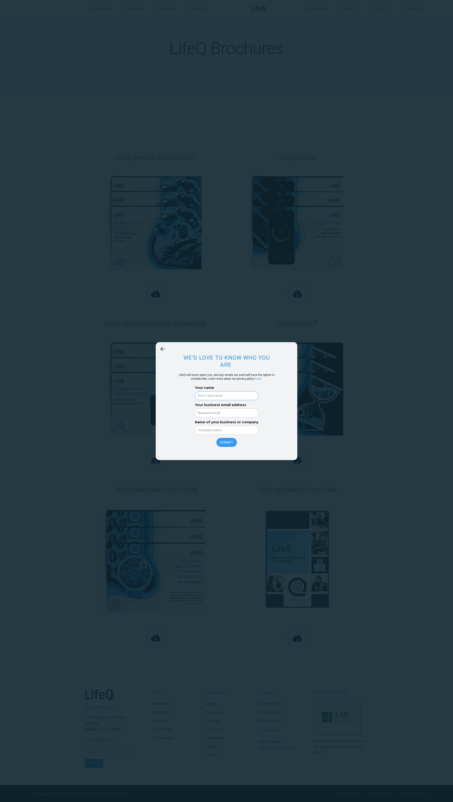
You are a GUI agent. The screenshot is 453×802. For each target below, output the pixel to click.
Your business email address (220, 405)
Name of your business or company (226, 422)
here (258, 378)
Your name (204, 388)
